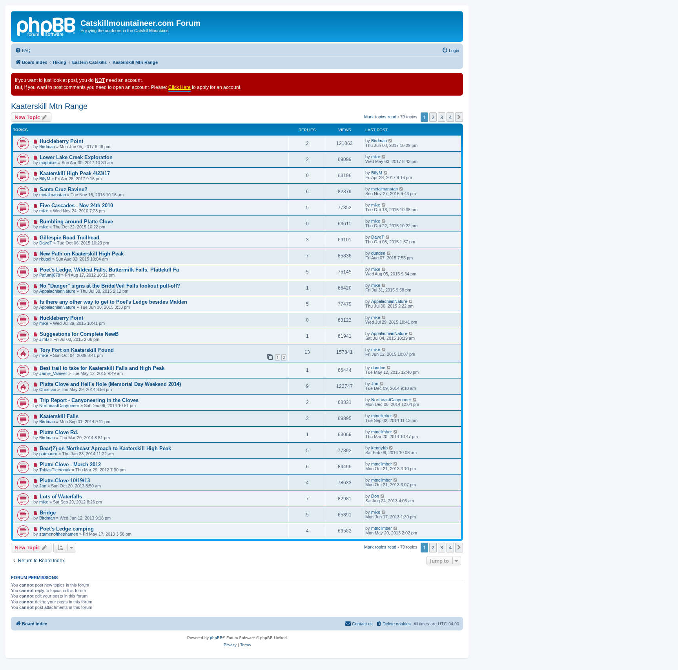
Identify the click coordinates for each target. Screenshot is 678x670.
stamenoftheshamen (58, 534)
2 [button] (433, 117)
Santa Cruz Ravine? (63, 189)
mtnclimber (381, 415)
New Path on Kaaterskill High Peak (82, 254)
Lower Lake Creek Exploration (76, 157)
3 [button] (441, 117)
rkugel (45, 259)
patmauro (48, 453)
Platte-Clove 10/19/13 (65, 480)
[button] (459, 117)
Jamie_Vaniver (53, 373)
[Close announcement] (456, 79)
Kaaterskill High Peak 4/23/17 (75, 173)
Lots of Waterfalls (61, 497)
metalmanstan (52, 194)
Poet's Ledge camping (67, 529)
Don (375, 496)
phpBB (216, 638)
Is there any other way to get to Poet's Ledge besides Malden (113, 302)
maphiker (48, 162)
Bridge (48, 513)
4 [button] (450, 117)
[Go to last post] (390, 140)
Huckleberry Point (61, 141)
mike (375, 156)
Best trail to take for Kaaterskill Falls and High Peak (102, 368)
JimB (44, 339)
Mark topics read (380, 116)
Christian (47, 389)
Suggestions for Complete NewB (79, 334)
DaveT (45, 243)
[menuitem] (23, 50)
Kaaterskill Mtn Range (49, 106)
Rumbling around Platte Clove (76, 222)
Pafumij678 (49, 275)
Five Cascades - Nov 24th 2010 (76, 205)
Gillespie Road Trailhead (69, 238)
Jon (374, 383)
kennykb (379, 447)
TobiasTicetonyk (55, 469)
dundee (378, 253)
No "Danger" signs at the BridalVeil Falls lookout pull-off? (110, 286)
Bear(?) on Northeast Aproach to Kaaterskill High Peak (105, 448)
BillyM (44, 178)
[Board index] (46, 25)
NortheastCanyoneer (59, 405)
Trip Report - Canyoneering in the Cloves (89, 400)
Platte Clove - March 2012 (70, 464)
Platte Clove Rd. (59, 432)
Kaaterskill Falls (59, 416)
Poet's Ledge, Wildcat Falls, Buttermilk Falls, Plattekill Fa (109, 270)
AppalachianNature (57, 291)
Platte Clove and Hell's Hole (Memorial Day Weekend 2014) (110, 384)
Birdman (47, 146)
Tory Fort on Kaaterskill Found (77, 350)
